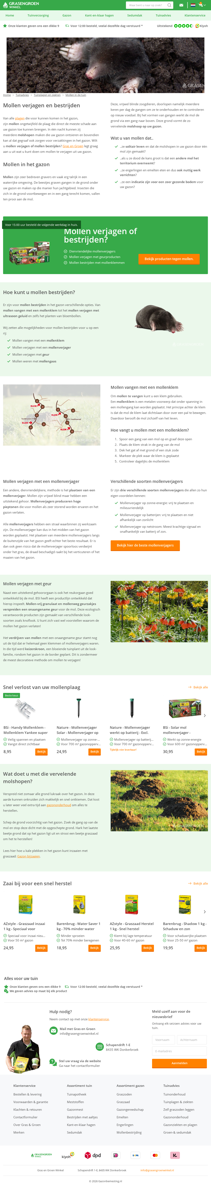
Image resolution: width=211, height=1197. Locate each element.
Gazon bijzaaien (28, 856)
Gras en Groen (73, 146)
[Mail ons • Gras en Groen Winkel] (181, 5)
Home (7, 95)
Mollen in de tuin (76, 95)
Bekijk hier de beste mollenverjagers (145, 545)
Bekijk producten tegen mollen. (169, 259)
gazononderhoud (59, 805)
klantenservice (98, 1019)
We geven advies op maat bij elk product (38, 991)
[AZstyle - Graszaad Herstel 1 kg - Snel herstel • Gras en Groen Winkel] (132, 904)
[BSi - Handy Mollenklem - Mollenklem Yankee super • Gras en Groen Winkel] (26, 708)
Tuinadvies (22, 95)
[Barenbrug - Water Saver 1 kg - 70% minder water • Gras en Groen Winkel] (79, 904)
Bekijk (41, 751)
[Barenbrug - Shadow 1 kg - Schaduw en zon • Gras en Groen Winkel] (185, 904)
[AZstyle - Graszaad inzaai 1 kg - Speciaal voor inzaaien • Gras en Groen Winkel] (26, 904)
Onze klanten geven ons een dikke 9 (33, 26)
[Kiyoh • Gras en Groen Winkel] (68, 1155)
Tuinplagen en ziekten (47, 95)
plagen (20, 118)
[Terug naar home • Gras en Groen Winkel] (21, 5)
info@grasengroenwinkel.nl (157, 1170)
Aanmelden (180, 1063)
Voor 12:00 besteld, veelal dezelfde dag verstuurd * (106, 26)
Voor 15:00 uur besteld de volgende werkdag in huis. (41, 225)
